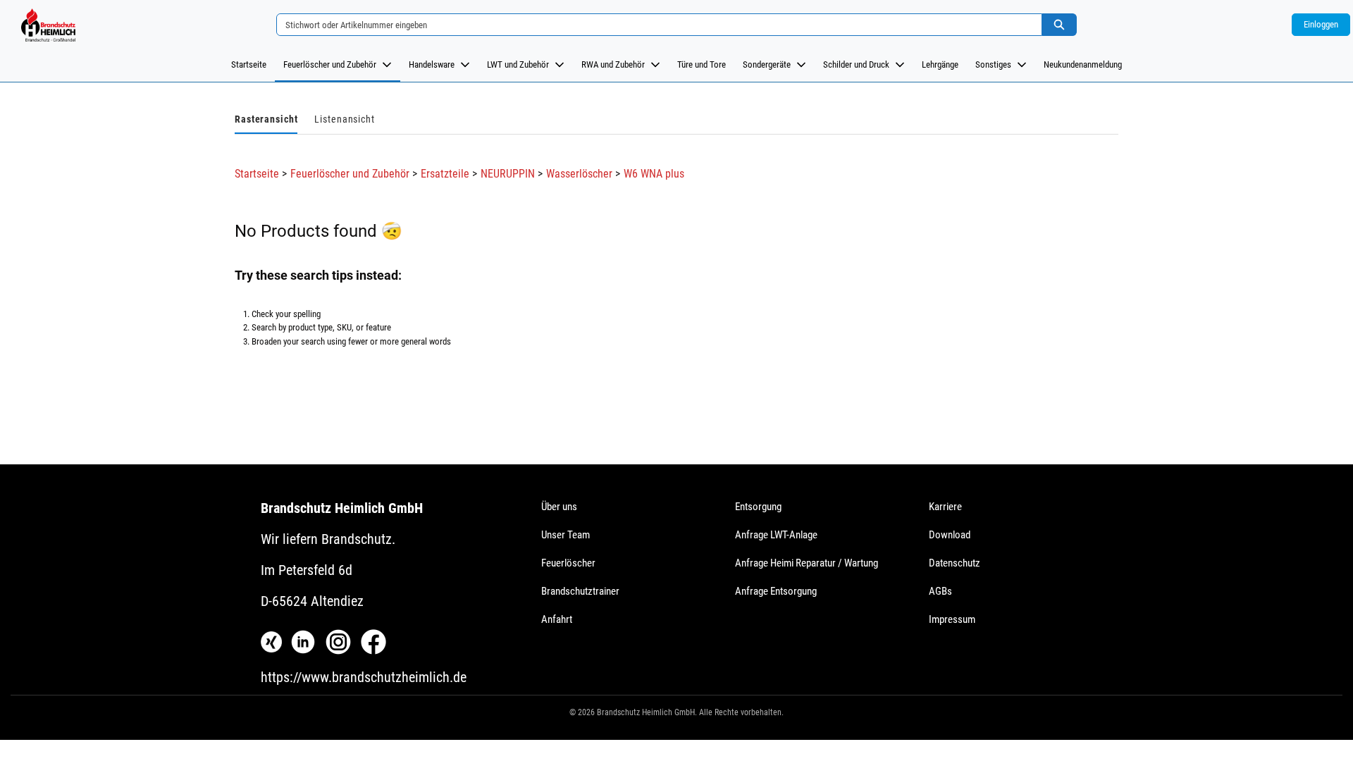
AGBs (940, 591)
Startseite (248, 64)
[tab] (266, 120)
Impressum (952, 619)
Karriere (945, 506)
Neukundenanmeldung (1083, 64)
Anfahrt (556, 619)
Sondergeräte (767, 64)
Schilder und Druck (856, 64)
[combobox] (653, 24)
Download (949, 534)
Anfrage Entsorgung (776, 591)
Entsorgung (758, 506)
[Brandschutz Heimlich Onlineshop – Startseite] (48, 25)
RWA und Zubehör (613, 64)
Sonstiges (993, 64)
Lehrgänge (940, 64)
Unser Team (565, 534)
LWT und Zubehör (518, 64)
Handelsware (432, 64)
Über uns (559, 506)
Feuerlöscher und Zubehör (329, 64)
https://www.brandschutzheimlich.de (364, 677)
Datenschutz (954, 563)
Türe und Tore (701, 64)
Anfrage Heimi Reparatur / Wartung (806, 563)
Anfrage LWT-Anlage (776, 534)
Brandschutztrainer (580, 591)
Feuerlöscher (568, 563)
